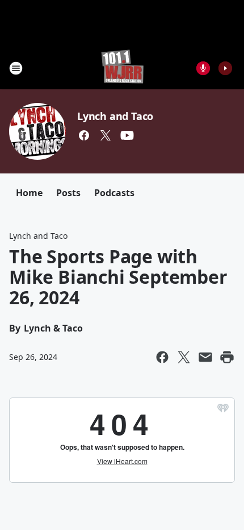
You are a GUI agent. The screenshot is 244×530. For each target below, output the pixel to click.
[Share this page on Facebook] (162, 357)
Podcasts (114, 193)
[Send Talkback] (203, 68)
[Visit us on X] (105, 135)
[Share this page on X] (184, 357)
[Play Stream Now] (225, 68)
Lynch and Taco (115, 116)
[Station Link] (122, 67)
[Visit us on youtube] (127, 135)
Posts (68, 193)
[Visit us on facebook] (84, 135)
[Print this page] (227, 357)
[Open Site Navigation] (16, 68)
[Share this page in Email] (205, 357)
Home (29, 193)
